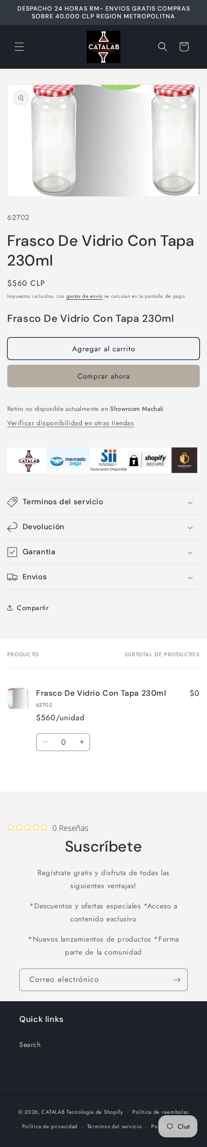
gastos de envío (84, 296)
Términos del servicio (114, 1126)
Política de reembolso (160, 1112)
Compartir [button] (33, 607)
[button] (19, 46)
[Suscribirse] (176, 980)
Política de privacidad (50, 1126)
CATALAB (53, 1111)
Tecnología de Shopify (94, 1111)
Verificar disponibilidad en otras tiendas (70, 423)
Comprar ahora (104, 376)
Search (30, 1044)
